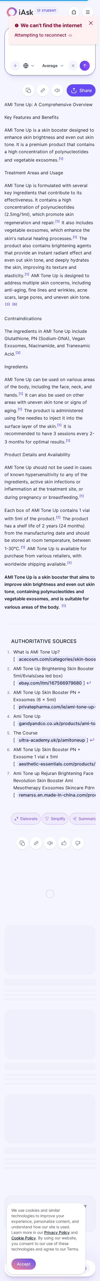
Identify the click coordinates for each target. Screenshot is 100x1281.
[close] (90, 23)
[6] (14, 304)
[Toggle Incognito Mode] (73, 12)
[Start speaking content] (57, 90)
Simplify (58, 818)
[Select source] (29, 65)
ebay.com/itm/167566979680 (50, 683)
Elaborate (29, 818)
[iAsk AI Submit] (85, 66)
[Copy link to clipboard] (43, 90)
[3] (7, 304)
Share (85, 90)
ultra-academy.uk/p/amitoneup (52, 740)
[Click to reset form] (73, 66)
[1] (61, 159)
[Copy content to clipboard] (28, 90)
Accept (23, 1264)
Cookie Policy (23, 1238)
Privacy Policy (57, 1232)
